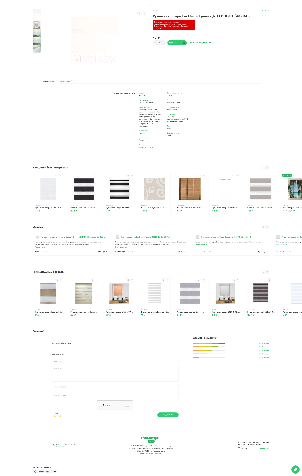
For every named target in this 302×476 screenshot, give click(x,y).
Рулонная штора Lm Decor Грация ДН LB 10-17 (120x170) (261, 207)
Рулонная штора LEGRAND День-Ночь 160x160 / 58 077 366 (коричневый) (261, 312)
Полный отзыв (40, 247)
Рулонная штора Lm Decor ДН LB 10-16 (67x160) (84, 312)
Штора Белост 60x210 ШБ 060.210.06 (191, 207)
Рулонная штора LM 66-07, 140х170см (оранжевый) (120, 312)
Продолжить (168, 415)
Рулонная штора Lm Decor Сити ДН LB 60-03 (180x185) (84, 207)
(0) (72, 81)
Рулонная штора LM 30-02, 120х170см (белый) (226, 312)
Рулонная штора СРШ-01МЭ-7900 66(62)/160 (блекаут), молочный (226, 207)
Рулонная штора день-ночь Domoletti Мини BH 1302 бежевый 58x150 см (73, 237)
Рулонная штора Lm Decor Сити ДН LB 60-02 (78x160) (191, 312)
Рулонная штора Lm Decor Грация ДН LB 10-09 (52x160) (146, 237)
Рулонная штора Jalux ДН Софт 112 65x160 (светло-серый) (155, 312)
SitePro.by (158, 453)
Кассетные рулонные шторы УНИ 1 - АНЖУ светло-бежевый (155, 207)
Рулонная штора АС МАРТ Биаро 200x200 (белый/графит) (120, 207)
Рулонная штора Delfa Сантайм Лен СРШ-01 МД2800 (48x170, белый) (49, 207)
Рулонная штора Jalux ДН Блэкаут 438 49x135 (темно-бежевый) (49, 312)
